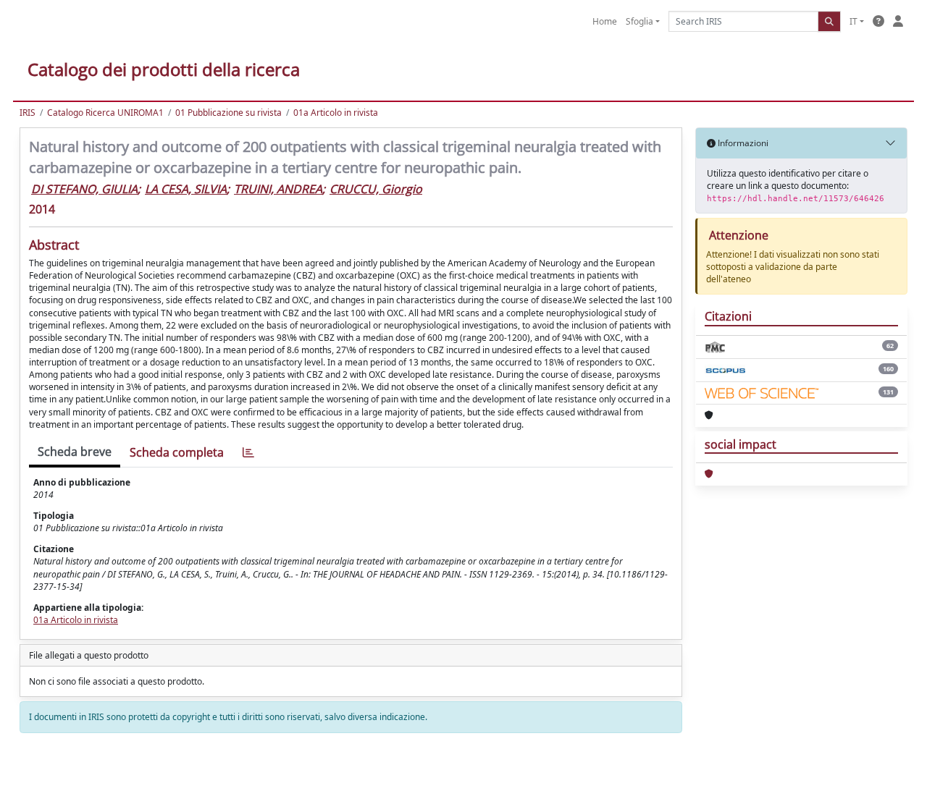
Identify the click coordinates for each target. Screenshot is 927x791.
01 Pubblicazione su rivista (228, 112)
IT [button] (853, 21)
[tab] (248, 452)
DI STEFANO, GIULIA (84, 189)
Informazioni (742, 143)
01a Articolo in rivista (335, 112)
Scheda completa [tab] (177, 452)
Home (604, 21)
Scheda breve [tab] (75, 452)
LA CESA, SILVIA (186, 189)
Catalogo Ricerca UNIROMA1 (105, 112)
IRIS (27, 112)
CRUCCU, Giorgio (376, 189)
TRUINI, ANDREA (278, 189)
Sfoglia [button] (639, 21)
